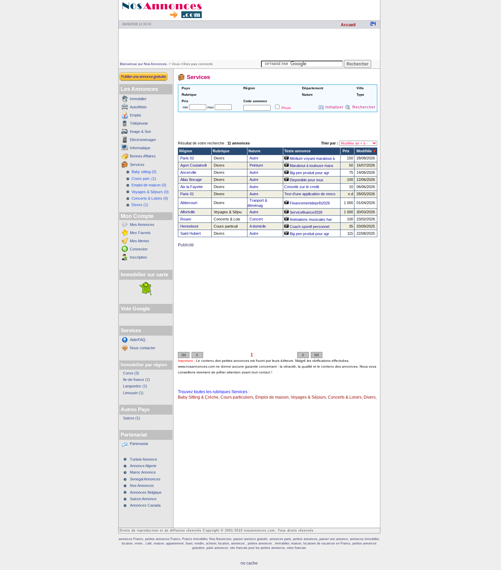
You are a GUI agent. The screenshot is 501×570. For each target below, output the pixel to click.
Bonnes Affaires (143, 156)
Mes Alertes (139, 241)
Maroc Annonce (143, 472)
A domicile (257, 226)
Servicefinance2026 (305, 212)
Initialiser (334, 107)
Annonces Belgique (146, 492)
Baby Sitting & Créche (198, 397)
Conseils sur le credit (301, 187)
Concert (256, 219)
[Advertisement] (300, 10)
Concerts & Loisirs (345, 397)
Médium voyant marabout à (312, 158)
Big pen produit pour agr (309, 173)
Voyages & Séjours (308, 397)
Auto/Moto (138, 107)
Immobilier (138, 99)
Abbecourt (188, 203)
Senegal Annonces (145, 479)
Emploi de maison (272, 397)
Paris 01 (187, 194)
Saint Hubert (190, 233)
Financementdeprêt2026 (309, 203)
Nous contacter (142, 348)
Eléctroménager (143, 140)
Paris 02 (187, 158)
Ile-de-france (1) (136, 380)
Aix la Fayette (191, 187)
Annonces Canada (145, 505)
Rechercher (364, 107)
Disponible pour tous (306, 180)
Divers (370, 397)
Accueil (348, 24)
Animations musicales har (310, 219)
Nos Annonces (142, 485)
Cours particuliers (237, 397)
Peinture (256, 165)
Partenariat (139, 444)
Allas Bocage (191, 180)
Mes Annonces (142, 224)
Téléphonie (139, 123)
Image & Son (140, 131)
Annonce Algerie (143, 466)
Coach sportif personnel (309, 227)
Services (137, 165)
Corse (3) (131, 373)
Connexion (139, 249)
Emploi (135, 115)
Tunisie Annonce (143, 459)
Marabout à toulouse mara (311, 166)
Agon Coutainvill (193, 165)
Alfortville (187, 212)
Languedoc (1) (135, 386)
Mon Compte (137, 216)
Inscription (138, 257)
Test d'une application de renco (309, 194)
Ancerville (188, 172)
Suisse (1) (131, 418)
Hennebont (189, 226)
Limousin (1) (133, 393)
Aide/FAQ (138, 340)
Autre (253, 158)
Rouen (185, 219)
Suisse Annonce (143, 499)
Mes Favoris (140, 233)
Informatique (140, 148)
